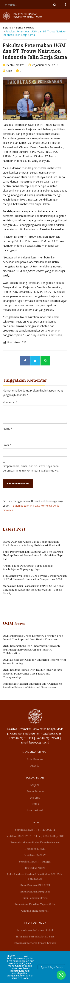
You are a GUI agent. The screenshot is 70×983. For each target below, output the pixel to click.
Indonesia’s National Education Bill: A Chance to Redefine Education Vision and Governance (32, 685)
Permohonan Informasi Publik (35, 930)
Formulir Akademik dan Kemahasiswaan (35, 842)
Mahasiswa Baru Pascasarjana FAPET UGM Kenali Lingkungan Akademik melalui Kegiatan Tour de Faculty (33, 589)
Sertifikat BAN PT (35, 855)
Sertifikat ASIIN (35, 868)
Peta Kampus (35, 759)
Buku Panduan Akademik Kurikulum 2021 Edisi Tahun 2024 (35, 876)
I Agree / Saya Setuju (51, 967)
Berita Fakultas (25, 27)
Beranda (8, 27)
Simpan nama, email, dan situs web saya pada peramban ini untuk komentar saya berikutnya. (31, 468)
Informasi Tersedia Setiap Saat (35, 936)
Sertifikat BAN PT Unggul (35, 861)
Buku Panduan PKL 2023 (35, 885)
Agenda (35, 765)
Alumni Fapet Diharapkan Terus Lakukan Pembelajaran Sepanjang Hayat (28, 567)
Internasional (35, 810)
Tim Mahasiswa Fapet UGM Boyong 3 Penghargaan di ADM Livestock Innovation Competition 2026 (35, 577)
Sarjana (35, 785)
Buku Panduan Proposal (35, 891)
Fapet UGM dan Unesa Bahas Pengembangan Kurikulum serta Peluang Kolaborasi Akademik (31, 543)
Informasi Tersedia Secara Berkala (35, 943)
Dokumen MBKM (35, 848)
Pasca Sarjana (35, 791)
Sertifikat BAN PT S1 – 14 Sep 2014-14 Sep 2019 (35, 836)
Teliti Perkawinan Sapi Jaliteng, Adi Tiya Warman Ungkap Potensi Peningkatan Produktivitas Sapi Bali (33, 555)
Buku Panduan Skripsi (35, 898)
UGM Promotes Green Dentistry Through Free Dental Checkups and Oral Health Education (33, 637)
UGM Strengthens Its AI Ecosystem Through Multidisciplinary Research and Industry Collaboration (31, 649)
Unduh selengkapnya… (35, 910)
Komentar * (10, 402)
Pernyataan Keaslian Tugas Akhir (35, 904)
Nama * (8, 428)
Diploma (35, 797)
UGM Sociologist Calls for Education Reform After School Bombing (34, 661)
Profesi (35, 804)
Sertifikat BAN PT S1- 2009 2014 (35, 829)
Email (6, 445)
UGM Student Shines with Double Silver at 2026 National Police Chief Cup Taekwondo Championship (33, 673)
